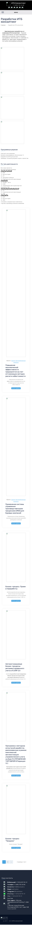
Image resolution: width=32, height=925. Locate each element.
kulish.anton (15, 889)
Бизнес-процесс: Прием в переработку (15, 588)
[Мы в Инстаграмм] (9, 8)
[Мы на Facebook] (12, 8)
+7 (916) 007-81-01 (16, 894)
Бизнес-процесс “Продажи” (12, 840)
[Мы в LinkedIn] (17, 8)
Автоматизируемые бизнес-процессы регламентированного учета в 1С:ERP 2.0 (14, 667)
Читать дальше (16, 388)
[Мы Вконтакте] (15, 8)
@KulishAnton (18, 891)
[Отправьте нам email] (20, 8)
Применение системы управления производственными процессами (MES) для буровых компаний (14, 508)
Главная (3, 25)
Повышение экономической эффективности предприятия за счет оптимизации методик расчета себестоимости (15, 370)
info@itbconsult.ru (19, 887)
